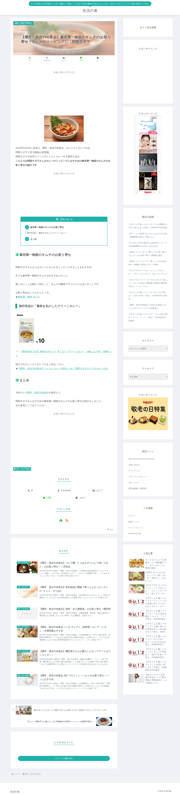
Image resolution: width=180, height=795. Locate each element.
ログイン (132, 516)
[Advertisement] (64, 93)
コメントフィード (135, 527)
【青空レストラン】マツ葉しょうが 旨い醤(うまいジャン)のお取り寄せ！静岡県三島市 (147, 253)
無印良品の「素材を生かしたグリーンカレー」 (47, 233)
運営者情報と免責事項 (137, 488)
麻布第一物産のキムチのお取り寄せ (47, 227)
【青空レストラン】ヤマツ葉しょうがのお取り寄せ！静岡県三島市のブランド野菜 (147, 263)
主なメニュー (134, 482)
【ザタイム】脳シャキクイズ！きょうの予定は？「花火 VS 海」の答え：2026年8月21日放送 (147, 295)
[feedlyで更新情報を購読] (61, 520)
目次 (62, 219)
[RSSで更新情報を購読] (67, 520)
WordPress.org (134, 533)
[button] (98, 59)
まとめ (33, 239)
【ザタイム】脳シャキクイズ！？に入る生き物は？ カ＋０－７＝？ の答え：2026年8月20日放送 (147, 317)
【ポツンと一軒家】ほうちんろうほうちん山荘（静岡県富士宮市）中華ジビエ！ (147, 235)
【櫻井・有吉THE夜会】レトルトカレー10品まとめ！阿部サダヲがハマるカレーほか (63, 368)
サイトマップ (134, 471)
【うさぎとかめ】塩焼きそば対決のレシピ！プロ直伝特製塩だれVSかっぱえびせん (147, 244)
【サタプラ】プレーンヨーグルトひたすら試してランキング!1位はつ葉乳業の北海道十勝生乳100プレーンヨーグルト (147, 283)
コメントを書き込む (64, 758)
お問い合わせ (134, 465)
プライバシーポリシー (137, 477)
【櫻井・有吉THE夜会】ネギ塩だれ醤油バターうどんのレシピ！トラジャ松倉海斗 (147, 306)
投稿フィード (134, 522)
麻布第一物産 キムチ (29, 297)
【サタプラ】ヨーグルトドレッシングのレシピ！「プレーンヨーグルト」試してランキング (147, 272)
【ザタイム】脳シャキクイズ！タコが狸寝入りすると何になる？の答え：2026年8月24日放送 (147, 226)
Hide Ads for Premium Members (141, 459)
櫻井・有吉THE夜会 (38, 392)
